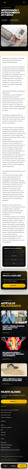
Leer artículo (6, 332)
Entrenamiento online (6, 412)
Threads (14, 255)
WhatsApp (14, 259)
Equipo (2, 425)
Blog (2, 429)
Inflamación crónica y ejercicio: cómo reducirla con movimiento (13, 354)
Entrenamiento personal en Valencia (10, 410)
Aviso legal (3, 442)
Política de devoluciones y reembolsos (10, 449)
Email (14, 263)
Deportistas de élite (5, 415)
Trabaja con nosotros (6, 427)
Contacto (3, 432)
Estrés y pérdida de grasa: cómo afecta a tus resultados (13, 327)
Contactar (13, 285)
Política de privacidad (6, 444)
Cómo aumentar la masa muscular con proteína (12, 379)
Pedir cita (13, 401)
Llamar (5, 465)
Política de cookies (5, 447)
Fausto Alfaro (11, 392)
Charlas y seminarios (6, 417)
